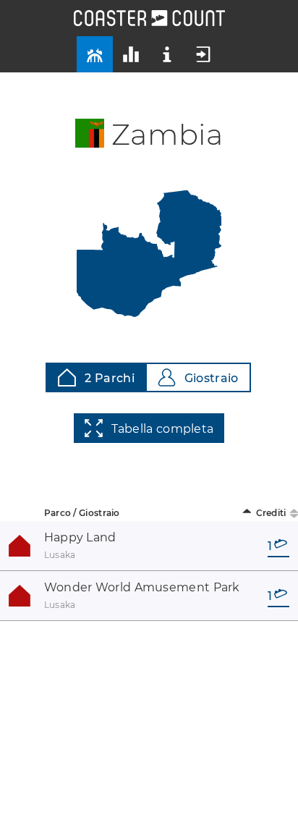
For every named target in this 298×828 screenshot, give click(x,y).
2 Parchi (109, 378)
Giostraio (211, 378)
